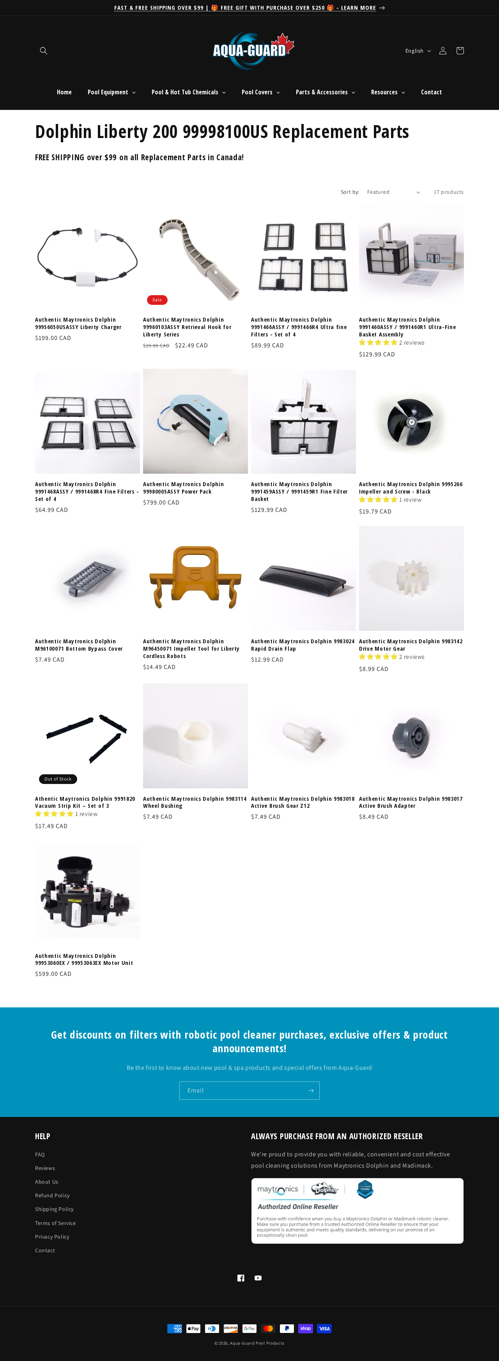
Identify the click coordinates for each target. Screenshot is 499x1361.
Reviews (45, 1168)
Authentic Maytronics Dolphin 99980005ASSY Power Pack (183, 487)
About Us (46, 1181)
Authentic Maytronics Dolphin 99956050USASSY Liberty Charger (78, 323)
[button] (43, 50)
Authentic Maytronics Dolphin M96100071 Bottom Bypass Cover (79, 644)
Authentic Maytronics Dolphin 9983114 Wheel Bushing (195, 802)
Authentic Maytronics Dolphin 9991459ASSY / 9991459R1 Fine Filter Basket (299, 491)
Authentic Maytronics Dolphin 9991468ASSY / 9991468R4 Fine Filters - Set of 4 (87, 491)
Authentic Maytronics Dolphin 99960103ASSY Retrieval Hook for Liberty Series (187, 327)
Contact (45, 1250)
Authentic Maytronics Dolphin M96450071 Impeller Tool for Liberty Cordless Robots (191, 648)
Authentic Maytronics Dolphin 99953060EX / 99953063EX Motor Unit (84, 959)
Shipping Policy (54, 1209)
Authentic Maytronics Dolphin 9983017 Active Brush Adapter (411, 802)
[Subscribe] (310, 1090)
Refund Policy (52, 1195)
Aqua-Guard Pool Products (257, 1343)
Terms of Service (55, 1222)
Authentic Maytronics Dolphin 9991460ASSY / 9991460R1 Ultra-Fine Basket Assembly (407, 327)
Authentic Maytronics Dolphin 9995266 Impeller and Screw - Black (411, 487)
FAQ (40, 1154)
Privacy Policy (52, 1236)
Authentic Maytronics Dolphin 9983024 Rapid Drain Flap (303, 644)
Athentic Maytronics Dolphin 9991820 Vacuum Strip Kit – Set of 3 (85, 802)
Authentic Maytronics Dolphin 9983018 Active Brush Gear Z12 (303, 802)
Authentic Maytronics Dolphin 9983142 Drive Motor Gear (411, 644)
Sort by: (350, 191)
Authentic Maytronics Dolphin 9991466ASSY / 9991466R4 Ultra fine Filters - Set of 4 (299, 327)
